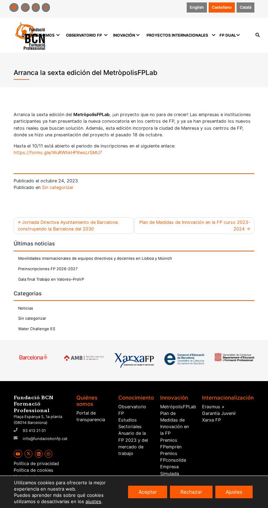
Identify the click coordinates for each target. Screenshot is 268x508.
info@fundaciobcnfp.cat (45, 438)
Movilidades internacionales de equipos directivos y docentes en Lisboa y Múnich (95, 258)
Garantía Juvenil (219, 413)
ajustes (93, 501)
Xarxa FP (211, 420)
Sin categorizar (58, 187)
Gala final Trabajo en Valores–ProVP (51, 279)
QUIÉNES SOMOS (38, 35)
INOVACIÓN (124, 35)
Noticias (25, 308)
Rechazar (191, 492)
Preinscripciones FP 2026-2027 (47, 268)
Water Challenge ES (36, 328)
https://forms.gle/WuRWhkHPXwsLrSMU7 (58, 152)
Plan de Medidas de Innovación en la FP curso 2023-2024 (194, 226)
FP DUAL (227, 35)
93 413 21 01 (34, 430)
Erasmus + (213, 406)
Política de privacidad (36, 463)
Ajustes (234, 492)
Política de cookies (33, 470)
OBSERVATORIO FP (84, 35)
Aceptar (148, 492)
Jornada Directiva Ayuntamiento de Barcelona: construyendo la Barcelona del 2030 (68, 226)
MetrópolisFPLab (178, 406)
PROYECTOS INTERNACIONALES (177, 35)
